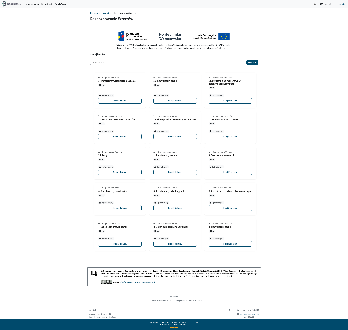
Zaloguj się (341, 4)
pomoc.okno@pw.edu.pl (249, 314)
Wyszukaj (252, 62)
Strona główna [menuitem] (32, 4)
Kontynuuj (174, 327)
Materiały (94, 13)
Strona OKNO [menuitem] (46, 4)
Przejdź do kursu (120, 100)
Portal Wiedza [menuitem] (60, 4)
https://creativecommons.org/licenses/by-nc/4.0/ (137, 282)
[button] (315, 4)
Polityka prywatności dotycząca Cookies (174, 324)
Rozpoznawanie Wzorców (112, 77)
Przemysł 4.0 (106, 13)
